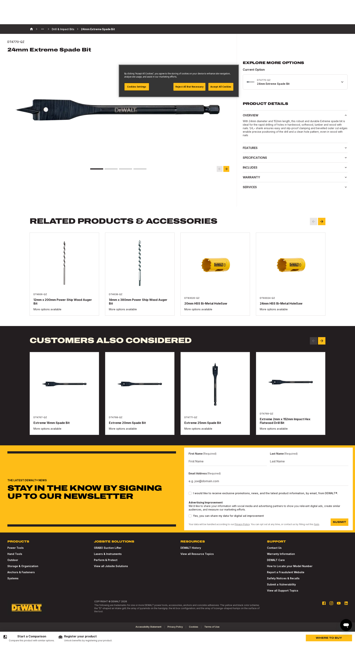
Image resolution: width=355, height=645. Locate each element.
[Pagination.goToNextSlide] (321, 341)
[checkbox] (190, 493)
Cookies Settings (136, 86)
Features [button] (250, 148)
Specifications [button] (255, 157)
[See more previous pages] (42, 29)
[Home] (31, 29)
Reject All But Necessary (189, 86)
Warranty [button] (251, 177)
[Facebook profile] (324, 603)
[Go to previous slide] (220, 169)
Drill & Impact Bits (63, 29)
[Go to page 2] (111, 168)
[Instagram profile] (331, 603)
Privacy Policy (242, 524)
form (316, 524)
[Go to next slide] (226, 169)
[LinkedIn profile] (346, 603)
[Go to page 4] (139, 168)
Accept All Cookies (220, 86)
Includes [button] (250, 167)
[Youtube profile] (339, 603)
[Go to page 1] (96, 168)
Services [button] (250, 187)
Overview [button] (250, 115)
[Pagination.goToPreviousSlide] (313, 341)
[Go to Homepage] (26, 607)
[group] (29, 638)
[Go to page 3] (125, 168)
